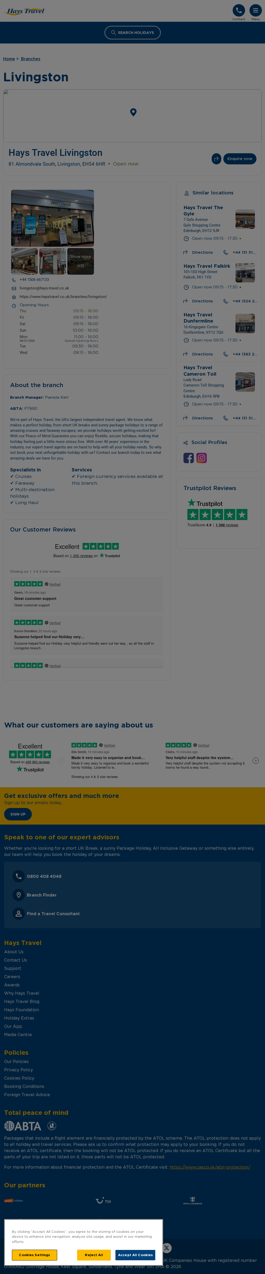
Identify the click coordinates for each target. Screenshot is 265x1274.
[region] (83, 1242)
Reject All (94, 1255)
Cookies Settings (34, 1255)
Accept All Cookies (135, 1255)
